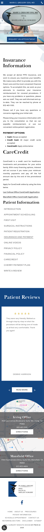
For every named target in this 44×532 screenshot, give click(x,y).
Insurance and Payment (18, 237)
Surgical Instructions (18, 225)
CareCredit (11, 259)
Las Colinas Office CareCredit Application (21, 192)
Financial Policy (14, 253)
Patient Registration (16, 231)
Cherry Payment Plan (17, 265)
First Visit (10, 220)
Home (10, 512)
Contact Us (33, 518)
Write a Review (13, 270)
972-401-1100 (8, 105)
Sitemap (38, 521)
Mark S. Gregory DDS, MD (22, 3)
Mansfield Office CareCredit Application (20, 197)
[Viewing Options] (4, 527)
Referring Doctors (11, 521)
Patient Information (21, 202)
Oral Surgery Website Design (17, 525)
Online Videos (12, 242)
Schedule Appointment (16, 518)
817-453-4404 (22, 466)
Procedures (30, 512)
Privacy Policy (13, 248)
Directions (22, 432)
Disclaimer (27, 521)
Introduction (12, 209)
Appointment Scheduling (19, 214)
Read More (23, 390)
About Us (19, 512)
